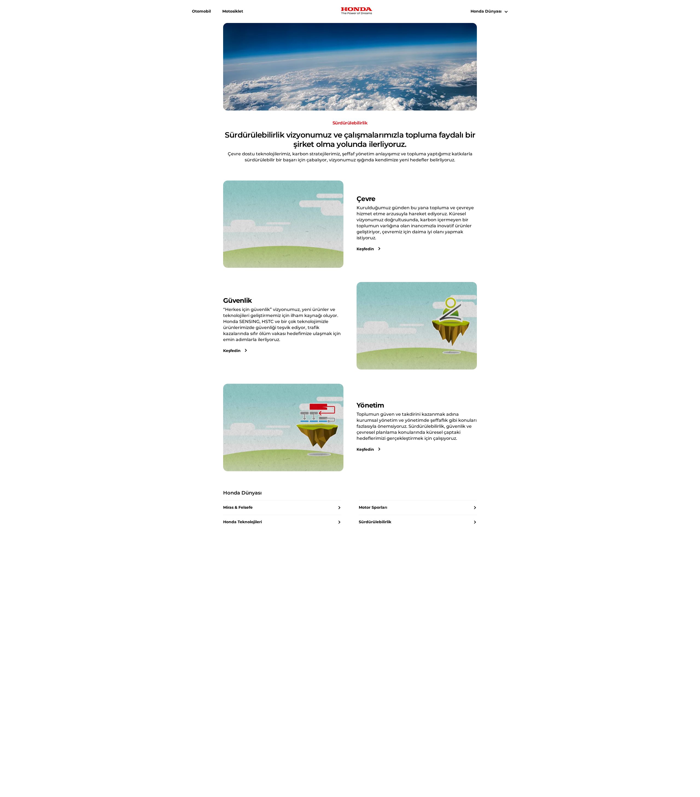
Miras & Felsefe (238, 507)
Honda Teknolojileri (242, 521)
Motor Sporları (373, 507)
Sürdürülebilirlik (375, 521)
